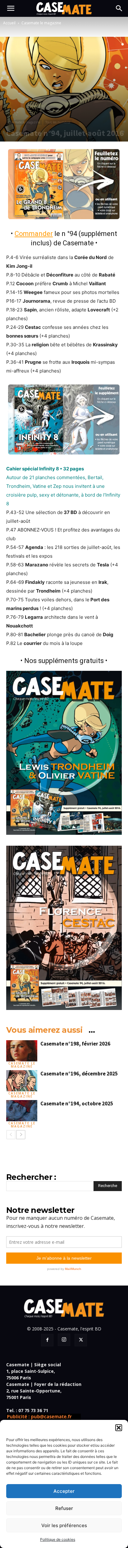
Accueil (9, 23)
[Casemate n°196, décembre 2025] (21, 1081)
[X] (81, 1340)
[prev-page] (11, 1134)
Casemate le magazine (41, 23)
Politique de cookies (57, 1539)
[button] (119, 1428)
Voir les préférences (64, 1525)
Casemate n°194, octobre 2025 (76, 1103)
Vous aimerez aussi (44, 1030)
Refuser (64, 1508)
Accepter (64, 1491)
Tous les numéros (57, 122)
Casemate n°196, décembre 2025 (79, 1073)
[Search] (119, 8)
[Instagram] (64, 1340)
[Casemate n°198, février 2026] (21, 1051)
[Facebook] (47, 1340)
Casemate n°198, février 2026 (75, 1043)
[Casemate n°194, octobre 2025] (21, 1111)
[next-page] (20, 1134)
